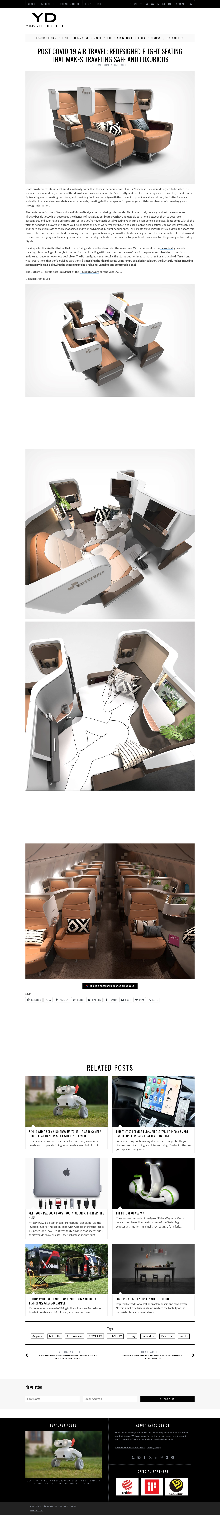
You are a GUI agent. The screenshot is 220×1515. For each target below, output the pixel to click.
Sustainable (125, 38)
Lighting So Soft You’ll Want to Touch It (144, 1299)
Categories (47, 4)
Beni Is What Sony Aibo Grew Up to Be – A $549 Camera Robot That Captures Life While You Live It (65, 1133)
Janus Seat (166, 248)
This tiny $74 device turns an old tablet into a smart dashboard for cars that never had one (152, 1133)
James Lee (148, 1336)
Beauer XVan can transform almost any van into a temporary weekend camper (63, 1301)
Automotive (81, 38)
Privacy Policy (154, 1447)
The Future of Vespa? (130, 1213)
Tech (65, 38)
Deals (141, 38)
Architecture (102, 38)
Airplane (37, 1336)
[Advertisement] (136, 20)
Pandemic (167, 1336)
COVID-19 (95, 1336)
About (31, 4)
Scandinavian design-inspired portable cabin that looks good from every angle (67, 1354)
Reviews (156, 38)
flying (132, 1336)
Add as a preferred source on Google (112, 986)
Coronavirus (74, 1336)
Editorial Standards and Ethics (130, 1447)
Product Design (46, 38)
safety (184, 1336)
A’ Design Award (89, 271)
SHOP (88, 4)
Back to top (35, 1510)
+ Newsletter (175, 38)
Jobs (100, 4)
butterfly (54, 1336)
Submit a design (70, 4)
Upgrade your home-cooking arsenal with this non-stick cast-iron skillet (152, 1354)
